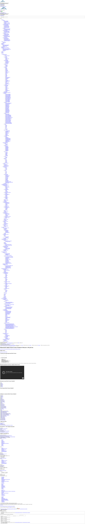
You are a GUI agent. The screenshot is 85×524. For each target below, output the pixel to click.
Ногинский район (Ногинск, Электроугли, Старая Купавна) (8, 491)
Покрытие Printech (8, 248)
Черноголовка (3, 498)
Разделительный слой (6, 288)
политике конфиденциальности (18, 512)
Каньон (6, 320)
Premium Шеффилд (8, 110)
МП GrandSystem (7, 232)
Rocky (6, 126)
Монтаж (2, 44)
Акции (2, 51)
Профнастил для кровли (7, 23)
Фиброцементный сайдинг (6, 339)
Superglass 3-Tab (7, 132)
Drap (6, 84)
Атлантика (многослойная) (9, 123)
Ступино (3, 496)
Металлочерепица (5, 54)
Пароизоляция (6, 277)
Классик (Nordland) (8, 99)
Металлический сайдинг (7, 39)
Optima (6, 195)
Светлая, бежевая (7, 90)
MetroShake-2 (7, 147)
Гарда (6, 56)
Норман (6, 69)
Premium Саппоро (8, 111)
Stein (6, 331)
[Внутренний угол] (2, 400)
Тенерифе (39, 345)
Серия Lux (7, 237)
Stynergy (6, 187)
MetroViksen (7, 148)
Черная (6, 89)
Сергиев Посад (3, 494)
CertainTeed (5, 245)
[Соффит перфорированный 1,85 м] (4, 411)
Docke (5, 242)
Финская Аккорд (7, 114)
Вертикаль (7, 336)
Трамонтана (7, 63)
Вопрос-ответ (4, 42)
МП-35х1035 (7, 180)
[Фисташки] (1, 384)
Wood (6, 159)
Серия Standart (7, 236)
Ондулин (5, 22)
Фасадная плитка (7, 319)
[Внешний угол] (2, 399)
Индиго (15, 345)
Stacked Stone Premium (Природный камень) (11, 325)
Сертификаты (4, 50)
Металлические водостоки (7, 28)
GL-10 (6, 168)
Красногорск (3, 486)
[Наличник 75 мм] (2, 404)
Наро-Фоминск (3, 490)
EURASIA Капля (7, 104)
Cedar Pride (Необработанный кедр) (10, 328)
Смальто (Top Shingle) (8, 94)
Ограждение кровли (6, 25)
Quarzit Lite (7, 78)
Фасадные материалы (5, 37)
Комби (6, 314)
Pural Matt (7, 70)
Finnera (6, 65)
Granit (6, 79)
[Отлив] (1, 410)
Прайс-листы (3, 43)
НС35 (6, 172)
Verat (4, 235)
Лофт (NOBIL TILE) (8, 96)
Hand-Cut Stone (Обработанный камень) (10, 324)
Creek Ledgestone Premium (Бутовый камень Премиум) (12, 326)
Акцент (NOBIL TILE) (8, 97)
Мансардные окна (6, 33)
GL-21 (6, 169)
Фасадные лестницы (6, 27)
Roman (6, 157)
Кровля (4, 20)
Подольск (3, 492)
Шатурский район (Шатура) (5, 499)
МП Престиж (7, 230)
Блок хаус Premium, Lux (8, 305)
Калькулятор (5, 91)
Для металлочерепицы (6, 202)
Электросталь (3, 501)
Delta (6, 276)
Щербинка (3, 500)
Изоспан (7, 279)
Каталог (2, 19)
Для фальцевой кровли (6, 207)
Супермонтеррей (7, 55)
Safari (6, 74)
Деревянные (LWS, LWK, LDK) (9, 265)
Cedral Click (5, 340)
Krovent (5, 271)
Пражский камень (8, 313)
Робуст (6, 144)
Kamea (6, 59)
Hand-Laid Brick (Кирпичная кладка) (10, 323)
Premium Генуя (7, 109)
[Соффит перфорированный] (3, 412)
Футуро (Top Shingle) (8, 95)
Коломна (3, 484)
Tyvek (6, 274)
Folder (6, 275)
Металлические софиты (7, 31)
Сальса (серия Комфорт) (8, 115)
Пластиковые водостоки (7, 29)
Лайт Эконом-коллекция (8, 308)
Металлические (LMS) (8, 267)
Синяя (6, 88)
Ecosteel (6, 81)
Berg (6, 330)
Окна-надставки (7, 261)
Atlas (6, 73)
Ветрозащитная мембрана (7, 281)
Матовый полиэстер (8, 77)
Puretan (6, 71)
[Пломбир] (1, 385)
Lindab (5, 233)
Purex (6, 76)
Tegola (5, 93)
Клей (4, 292)
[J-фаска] (1, 398)
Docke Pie (5, 102)
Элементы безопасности (5, 24)
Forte (6, 127)
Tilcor (4, 151)
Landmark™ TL (7, 140)
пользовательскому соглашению (26, 512)
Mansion (6, 129)
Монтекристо (7, 62)
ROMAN (7, 155)
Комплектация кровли (5, 35)
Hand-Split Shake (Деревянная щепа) (10, 327)
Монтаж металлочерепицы (7, 92)
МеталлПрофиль (7, 214)
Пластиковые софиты (5, 239)
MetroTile (5, 145)
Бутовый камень (7, 322)
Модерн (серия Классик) (8, 116)
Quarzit (6, 75)
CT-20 (6, 136)
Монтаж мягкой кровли (5, 45)
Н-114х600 (7, 178)
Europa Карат (7, 108)
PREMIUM (7, 254)
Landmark (7, 137)
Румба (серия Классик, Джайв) (9, 117)
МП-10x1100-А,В (7, 175)
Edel (6, 332)
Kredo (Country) (7, 58)
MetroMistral (7, 150)
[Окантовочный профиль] (3, 406)
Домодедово (3, 480)
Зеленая (6, 87)
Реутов (2, 493)
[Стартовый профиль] (2, 418)
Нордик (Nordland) (8, 100)
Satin (6, 82)
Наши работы (3, 46)
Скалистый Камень (8, 317)
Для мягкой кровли (6, 189)
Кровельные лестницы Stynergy (3, 428)
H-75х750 (7, 177)
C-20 (6, 171)
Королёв (2, 485)
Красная (6, 86)
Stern (6, 329)
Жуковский (3, 481)
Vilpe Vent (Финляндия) (7, 270)
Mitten (5, 240)
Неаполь (7, 315)
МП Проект (7, 231)
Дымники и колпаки (5, 263)
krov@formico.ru (2, 4)
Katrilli (6, 125)
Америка (30, 345)
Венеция (7, 316)
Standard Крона (7, 106)
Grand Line (5, 201)
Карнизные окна (7, 258)
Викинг (6, 68)
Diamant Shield (7, 135)
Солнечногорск (3, 495)
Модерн (6, 57)
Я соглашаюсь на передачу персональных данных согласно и (15, 512)
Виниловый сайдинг (6, 38)
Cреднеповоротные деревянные (9, 256)
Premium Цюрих (7, 112)
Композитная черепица (5, 142)
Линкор (5, 238)
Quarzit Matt (7, 80)
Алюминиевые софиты (6, 32)
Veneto (6, 160)
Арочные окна (7, 257)
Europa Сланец (7, 107)
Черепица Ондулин (6, 165)
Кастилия (12, 345)
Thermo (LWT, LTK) (8, 266)
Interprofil (5, 183)
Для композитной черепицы (7, 192)
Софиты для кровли (5, 30)
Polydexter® (7, 83)
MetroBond (7, 146)
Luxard (5, 156)
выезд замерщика (2, 423)
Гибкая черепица (6, 21)
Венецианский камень (8, 312)
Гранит (6, 321)
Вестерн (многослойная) (8, 122)
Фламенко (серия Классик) (9, 118)
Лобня (2, 488)
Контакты (3, 52)
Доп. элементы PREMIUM (9, 255)
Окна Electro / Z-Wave (8, 259)
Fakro (4, 294)
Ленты (5, 289)
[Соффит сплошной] (2, 417)
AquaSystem (5, 247)
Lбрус (6, 337)
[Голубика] (1, 386)
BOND (6, 154)
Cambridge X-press (8, 130)
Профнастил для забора (7, 40)
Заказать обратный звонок (3, 6)
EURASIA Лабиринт (8, 103)
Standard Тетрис (7, 105)
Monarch (6, 134)
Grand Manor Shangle (8, 139)
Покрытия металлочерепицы (6, 48)
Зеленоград (3, 482)
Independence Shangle (8, 138)
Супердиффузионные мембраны (8, 283)
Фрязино (3, 497)
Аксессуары (3, 251)
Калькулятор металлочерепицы (5, 47)
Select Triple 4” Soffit (8, 241)
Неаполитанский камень (8, 311)
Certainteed (5, 309)
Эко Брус (7, 334)
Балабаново (3, 477)
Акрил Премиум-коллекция (9, 307)
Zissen (6, 162)
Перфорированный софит (8, 244)
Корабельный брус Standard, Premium (10, 304)
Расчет (1, 424)
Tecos (4, 301)
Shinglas (5, 113)
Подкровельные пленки (7, 36)
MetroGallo (7, 149)
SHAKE (6, 153)
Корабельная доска (8, 335)
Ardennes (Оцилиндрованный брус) (10, 302)
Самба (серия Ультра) (8, 119)
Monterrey (7, 64)
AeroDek (5, 143)
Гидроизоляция (6, 273)
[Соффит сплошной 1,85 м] (3, 416)
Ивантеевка (3, 483)
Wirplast (5, 269)
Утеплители (4, 297)
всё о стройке (10, 507)
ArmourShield (7, 133)
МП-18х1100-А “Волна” (8, 181)
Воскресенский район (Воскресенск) (6, 479)
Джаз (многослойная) (8, 121)
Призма (6, 72)
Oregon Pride (7, 300)
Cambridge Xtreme (8, 131)
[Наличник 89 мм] (2, 405)
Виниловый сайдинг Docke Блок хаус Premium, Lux (6, 435)
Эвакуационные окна (8, 262)
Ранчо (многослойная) (8, 120)
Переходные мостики (6, 26)
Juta (4, 295)
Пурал (6, 67)
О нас (2, 41)
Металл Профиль (6, 60)
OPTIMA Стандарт (8, 253)
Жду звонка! (2, 513)
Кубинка (3, 487)
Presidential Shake (7, 141)
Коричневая (7, 85)
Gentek (5, 250)
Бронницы (3, 478)
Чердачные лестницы (6, 34)
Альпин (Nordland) (8, 101)
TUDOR (6, 152)
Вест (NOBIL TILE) (8, 98)
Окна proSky (7, 260)
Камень (6, 318)
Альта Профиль (6, 310)
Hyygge (6, 66)
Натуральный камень (8, 303)
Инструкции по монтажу (6, 49)
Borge (6, 186)
